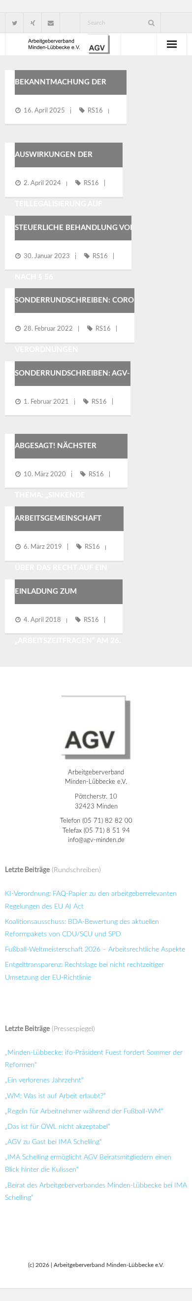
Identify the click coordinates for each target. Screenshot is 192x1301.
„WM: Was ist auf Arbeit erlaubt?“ (55, 1096)
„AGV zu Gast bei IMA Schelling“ (53, 1142)
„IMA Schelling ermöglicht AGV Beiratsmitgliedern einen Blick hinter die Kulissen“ (88, 1163)
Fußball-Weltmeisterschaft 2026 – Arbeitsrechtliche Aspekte (95, 949)
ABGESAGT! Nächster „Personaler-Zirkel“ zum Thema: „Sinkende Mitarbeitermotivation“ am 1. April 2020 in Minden (74, 495)
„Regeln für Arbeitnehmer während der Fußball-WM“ (84, 1111)
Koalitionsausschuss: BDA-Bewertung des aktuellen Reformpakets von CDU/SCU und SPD (82, 928)
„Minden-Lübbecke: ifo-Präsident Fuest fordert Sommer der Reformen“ (94, 1059)
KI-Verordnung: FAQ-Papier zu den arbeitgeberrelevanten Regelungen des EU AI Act (91, 900)
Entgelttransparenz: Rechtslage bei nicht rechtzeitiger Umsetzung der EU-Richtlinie (84, 971)
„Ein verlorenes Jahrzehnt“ (44, 1080)
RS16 (95, 111)
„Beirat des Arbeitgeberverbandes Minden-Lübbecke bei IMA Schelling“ (96, 1191)
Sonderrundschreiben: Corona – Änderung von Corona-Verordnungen (79, 325)
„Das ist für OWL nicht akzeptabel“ (57, 1126)
